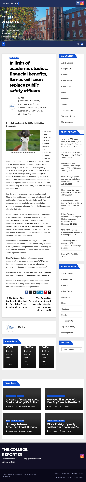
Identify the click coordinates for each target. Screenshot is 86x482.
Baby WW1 (66, 254)
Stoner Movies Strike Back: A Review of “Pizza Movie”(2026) (71, 203)
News (63, 92)
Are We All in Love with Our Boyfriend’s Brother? (63, 401)
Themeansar (6, 476)
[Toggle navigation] (41, 44)
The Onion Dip (14, 57)
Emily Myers (66, 431)
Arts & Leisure (67, 63)
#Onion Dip (22, 107)
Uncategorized (67, 122)
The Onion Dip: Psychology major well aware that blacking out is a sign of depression (40, 304)
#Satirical (21, 111)
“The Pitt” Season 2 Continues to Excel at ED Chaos (71, 232)
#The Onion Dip (24, 114)
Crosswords (66, 87)
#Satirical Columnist (34, 111)
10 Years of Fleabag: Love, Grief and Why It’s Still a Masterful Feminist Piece (22, 402)
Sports (64, 104)
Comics (64, 75)
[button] (78, 44)
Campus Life (66, 69)
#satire (43, 107)
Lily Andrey (66, 406)
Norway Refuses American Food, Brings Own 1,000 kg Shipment (71, 165)
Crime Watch (66, 81)
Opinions (65, 98)
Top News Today (68, 116)
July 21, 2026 (12, 406)
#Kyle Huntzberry (25, 104)
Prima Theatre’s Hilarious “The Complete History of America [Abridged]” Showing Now (71, 219)
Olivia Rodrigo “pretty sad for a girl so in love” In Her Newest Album (70, 179)
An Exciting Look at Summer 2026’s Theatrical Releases (69, 243)
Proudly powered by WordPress (12, 474)
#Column (35, 101)
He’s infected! (28, 347)
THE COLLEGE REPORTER (10, 17)
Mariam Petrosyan (27, 406)
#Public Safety (33, 107)
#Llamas (36, 104)
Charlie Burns (26, 431)
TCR (22, 98)
